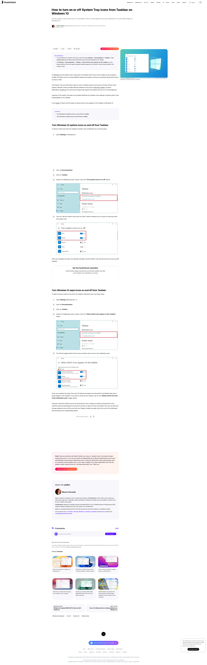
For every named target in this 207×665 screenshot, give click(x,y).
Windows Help (85, 616)
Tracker (158, 2)
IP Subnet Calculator (100, 649)
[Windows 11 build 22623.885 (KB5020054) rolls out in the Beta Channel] (85, 584)
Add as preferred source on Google (104, 643)
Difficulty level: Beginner (58, 616)
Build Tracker (119, 649)
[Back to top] (103, 634)
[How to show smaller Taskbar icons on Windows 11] (108, 561)
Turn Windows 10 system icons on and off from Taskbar (73, 114)
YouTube (125, 652)
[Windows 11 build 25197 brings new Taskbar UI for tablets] (62, 584)
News (167, 2)
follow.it (105, 652)
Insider (152, 2)
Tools (173, 2)
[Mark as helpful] (90, 416)
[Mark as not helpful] (93, 416)
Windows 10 (138, 2)
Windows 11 (130, 2)
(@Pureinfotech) (69, 25)
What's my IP (91, 649)
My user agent (110, 649)
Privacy (85, 652)
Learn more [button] (192, 646)
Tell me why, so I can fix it (85, 420)
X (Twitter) (111, 652)
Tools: (84, 649)
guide (58, 103)
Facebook (118, 652)
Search (184, 2)
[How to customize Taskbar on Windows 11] (62, 561)
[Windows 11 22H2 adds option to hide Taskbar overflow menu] (85, 561)
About (178, 2)
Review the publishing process (73, 547)
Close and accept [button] (193, 649)
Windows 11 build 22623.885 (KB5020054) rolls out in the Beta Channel (84, 593)
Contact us (91, 652)
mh (127, 661)
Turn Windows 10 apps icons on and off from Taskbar (72, 116)
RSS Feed (98, 652)
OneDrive (63, 90)
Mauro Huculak (61, 25)
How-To (146, 2)
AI (163, 2)
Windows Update (99, 87)
